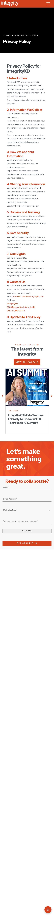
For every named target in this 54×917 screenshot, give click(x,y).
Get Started (25, 543)
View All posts (26, 362)
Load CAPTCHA (27, 531)
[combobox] (27, 510)
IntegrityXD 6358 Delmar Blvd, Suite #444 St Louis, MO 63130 (21, 307)
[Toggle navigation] (49, 4)
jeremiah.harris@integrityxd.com (28, 296)
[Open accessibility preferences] (47, 909)
